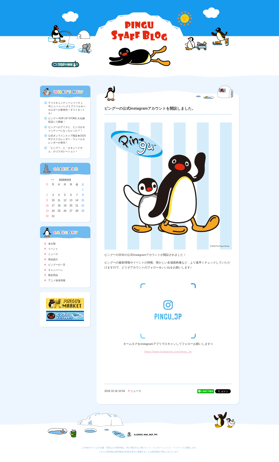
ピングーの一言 (56, 264)
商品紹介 (53, 259)
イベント (53, 248)
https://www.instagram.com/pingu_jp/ (168, 351)
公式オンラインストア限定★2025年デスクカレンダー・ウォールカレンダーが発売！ (67, 139)
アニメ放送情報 (56, 280)
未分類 (52, 243)
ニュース (53, 254)
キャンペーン (55, 270)
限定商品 (53, 275)
